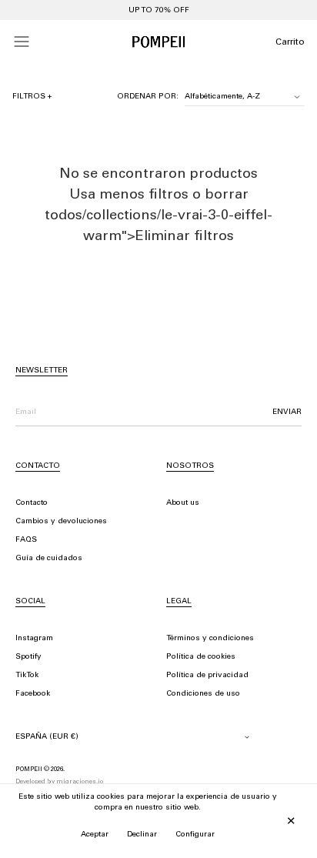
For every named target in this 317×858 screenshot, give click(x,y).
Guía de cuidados (48, 559)
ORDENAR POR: (148, 97)
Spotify (28, 657)
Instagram (34, 639)
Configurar (195, 835)
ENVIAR (287, 412)
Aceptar (94, 835)
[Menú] (21, 41)
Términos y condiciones (210, 639)
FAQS (26, 540)
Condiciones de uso (203, 694)
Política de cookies (200, 657)
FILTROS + (32, 97)
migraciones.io (79, 782)
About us (182, 503)
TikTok (26, 675)
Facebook (32, 694)
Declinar (142, 835)
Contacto (31, 503)
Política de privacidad (207, 675)
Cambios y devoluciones (61, 522)
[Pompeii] (158, 41)
